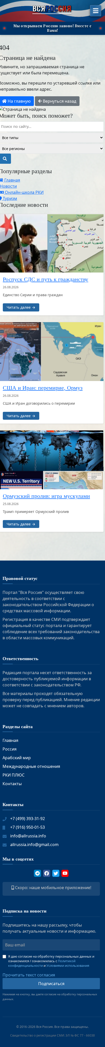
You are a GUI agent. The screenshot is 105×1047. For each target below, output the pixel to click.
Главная (10, 740)
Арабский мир (17, 757)
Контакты (12, 783)
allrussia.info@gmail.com (34, 844)
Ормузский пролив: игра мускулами (46, 496)
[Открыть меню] (95, 10)
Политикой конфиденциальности (41, 963)
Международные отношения (31, 766)
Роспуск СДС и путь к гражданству (45, 279)
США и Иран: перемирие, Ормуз (43, 388)
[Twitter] (55, 873)
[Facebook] (46, 873)
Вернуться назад (59, 101)
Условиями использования (67, 965)
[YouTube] (65, 873)
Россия (10, 749)
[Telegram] (37, 873)
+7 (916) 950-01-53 (27, 827)
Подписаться (51, 983)
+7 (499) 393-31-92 (27, 818)
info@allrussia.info (28, 836)
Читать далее (19, 307)
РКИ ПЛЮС (13, 775)
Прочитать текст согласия (29, 975)
